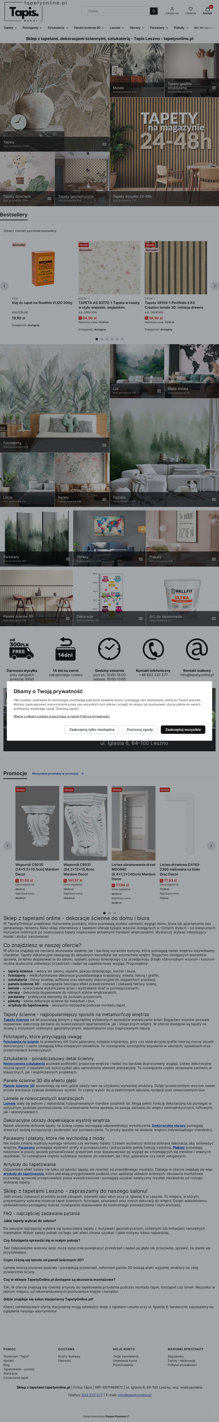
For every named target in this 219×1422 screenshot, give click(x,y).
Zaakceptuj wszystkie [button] (183, 730)
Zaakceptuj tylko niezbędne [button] (91, 730)
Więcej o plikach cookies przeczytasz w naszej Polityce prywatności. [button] (62, 716)
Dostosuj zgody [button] (140, 730)
